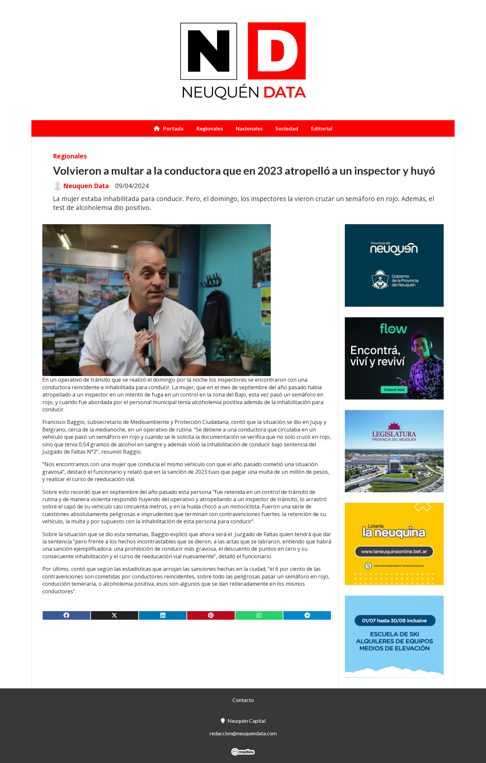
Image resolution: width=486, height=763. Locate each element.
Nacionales (249, 128)
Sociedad (286, 128)
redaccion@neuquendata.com (243, 733)
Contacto (243, 700)
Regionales (209, 128)
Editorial (321, 128)
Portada (173, 128)
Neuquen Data (86, 186)
